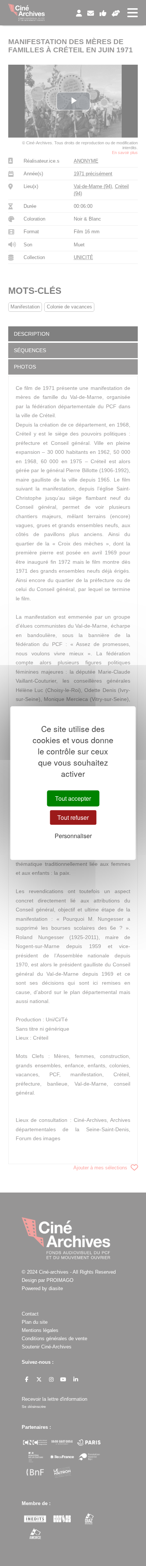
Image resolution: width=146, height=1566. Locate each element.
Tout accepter (73, 798)
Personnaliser (73, 835)
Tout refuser (73, 817)
